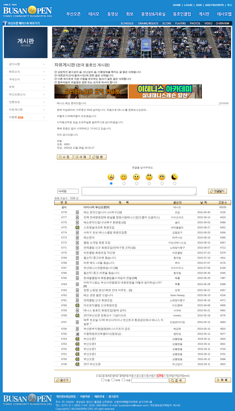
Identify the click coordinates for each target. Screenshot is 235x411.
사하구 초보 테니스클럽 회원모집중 (105, 232)
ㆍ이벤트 (11, 117)
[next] (186, 375)
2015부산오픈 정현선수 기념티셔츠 (105, 315)
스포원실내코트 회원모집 (99, 227)
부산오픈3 (90, 349)
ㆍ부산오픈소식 (15, 94)
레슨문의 (89, 237)
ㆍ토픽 (10, 86)
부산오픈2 (90, 354)
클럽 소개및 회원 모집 (97, 242)
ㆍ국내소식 (13, 79)
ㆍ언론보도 (13, 102)
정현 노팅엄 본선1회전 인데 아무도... (106, 290)
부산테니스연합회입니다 (99, 267)
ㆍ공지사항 (13, 64)
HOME (177, 5)
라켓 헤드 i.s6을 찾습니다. (99, 262)
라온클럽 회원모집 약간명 (99, 252)
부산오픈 (89, 359)
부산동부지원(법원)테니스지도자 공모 (107, 328)
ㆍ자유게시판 (14, 109)
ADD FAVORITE (214, 5)
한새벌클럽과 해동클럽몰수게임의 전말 (108, 278)
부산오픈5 (90, 338)
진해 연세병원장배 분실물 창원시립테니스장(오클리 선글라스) (122, 217)
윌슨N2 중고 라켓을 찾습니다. (102, 273)
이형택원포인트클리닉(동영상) (102, 333)
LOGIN (188, 5)
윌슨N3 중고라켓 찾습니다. (100, 257)
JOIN (199, 5)
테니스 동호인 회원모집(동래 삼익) (105, 310)
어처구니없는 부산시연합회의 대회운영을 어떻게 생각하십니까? (123, 282)
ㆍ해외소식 (13, 71)
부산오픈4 (90, 344)
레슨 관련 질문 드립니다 (98, 295)
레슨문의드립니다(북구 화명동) (103, 222)
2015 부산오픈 (92, 364)
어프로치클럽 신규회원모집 (100, 305)
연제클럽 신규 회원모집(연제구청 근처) (107, 247)
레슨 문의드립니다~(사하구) (101, 212)
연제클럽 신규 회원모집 (98, 300)
